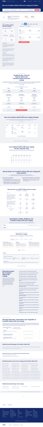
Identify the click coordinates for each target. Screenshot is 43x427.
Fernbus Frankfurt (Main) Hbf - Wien (35, 374)
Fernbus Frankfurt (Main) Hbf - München (7, 348)
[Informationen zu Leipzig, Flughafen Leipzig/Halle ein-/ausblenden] (39, 338)
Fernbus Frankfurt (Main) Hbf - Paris (16, 372)
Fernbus (6, 391)
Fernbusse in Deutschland (11, 391)
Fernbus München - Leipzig (15, 363)
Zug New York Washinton (6, 411)
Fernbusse (11, 410)
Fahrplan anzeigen (5, 40)
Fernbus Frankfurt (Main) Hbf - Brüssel (26, 375)
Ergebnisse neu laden (21, 122)
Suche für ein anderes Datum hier (21, 136)
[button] (20, 10)
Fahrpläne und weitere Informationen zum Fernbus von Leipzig (11, 356)
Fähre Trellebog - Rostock (28, 414)
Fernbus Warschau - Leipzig (15, 368)
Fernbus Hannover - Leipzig (15, 371)
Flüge (18, 410)
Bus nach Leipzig (17, 391)
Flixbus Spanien (12, 412)
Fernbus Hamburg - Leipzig (34, 365)
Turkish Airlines (20, 412)
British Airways (20, 413)
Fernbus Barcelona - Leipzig (15, 365)
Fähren (26, 410)
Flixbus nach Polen (12, 411)
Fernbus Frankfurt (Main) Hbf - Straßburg (7, 377)
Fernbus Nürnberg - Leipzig (5, 369)
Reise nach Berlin (35, 412)
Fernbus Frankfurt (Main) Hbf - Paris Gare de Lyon (28, 378)
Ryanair (19, 411)
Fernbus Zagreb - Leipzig (25, 369)
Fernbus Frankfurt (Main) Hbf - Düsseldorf (17, 374)
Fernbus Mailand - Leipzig (25, 366)
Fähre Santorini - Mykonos (28, 411)
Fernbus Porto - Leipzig (34, 366)
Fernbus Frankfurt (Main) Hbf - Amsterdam (17, 375)
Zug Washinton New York (6, 412)
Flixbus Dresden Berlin (13, 414)
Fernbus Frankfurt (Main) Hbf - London (7, 372)
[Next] (39, 23)
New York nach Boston (6, 414)
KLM (18, 415)
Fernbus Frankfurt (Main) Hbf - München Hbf (8, 378)
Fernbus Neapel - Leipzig (34, 369)
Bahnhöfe (4, 415)
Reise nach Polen (35, 414)
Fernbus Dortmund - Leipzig (6, 371)
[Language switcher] (25, 1)
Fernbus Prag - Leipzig (15, 369)
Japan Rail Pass (35, 411)
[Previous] (11, 155)
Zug (3, 410)
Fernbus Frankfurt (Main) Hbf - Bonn (26, 377)
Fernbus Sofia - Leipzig (24, 368)
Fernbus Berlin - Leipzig (5, 363)
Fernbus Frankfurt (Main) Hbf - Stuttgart (36, 372)
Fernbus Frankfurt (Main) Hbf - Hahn (16, 378)
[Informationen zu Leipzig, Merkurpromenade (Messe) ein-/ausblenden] (39, 334)
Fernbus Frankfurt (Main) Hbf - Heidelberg (17, 377)
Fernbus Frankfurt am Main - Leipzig (26, 363)
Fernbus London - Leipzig (34, 363)
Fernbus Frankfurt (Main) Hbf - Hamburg (27, 372)
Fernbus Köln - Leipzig (5, 366)
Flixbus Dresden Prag (13, 413)
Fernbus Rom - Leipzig (24, 365)
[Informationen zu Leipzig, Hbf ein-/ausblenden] (39, 331)
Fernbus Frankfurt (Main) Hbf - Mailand (7, 374)
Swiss (18, 414)
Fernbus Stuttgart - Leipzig (15, 366)
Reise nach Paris (35, 413)
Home (3, 391)
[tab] (22, 26)
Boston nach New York (6, 413)
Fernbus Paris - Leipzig (5, 365)
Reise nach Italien (35, 415)
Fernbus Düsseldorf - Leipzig (6, 368)
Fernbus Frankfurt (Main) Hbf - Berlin (26, 371)
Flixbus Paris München (13, 415)
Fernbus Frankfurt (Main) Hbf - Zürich (36, 375)
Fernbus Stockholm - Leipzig (34, 368)
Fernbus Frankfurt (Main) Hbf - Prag (26, 374)
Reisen (34, 410)
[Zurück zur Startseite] (4, 1)
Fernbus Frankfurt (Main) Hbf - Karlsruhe (7, 375)
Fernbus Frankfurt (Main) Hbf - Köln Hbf (17, 348)
